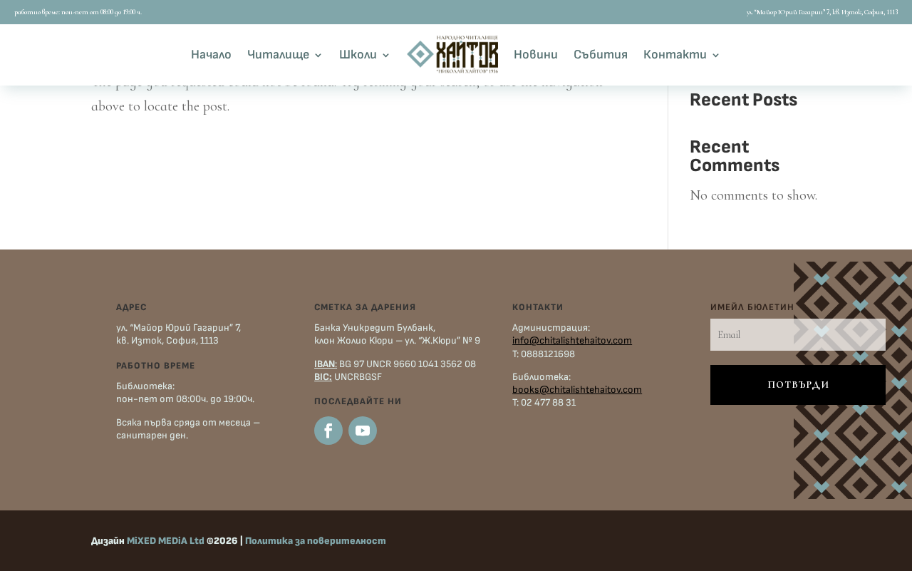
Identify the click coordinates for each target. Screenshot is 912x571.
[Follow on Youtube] (362, 430)
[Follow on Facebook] (328, 430)
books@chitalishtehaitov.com (577, 390)
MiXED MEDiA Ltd (165, 541)
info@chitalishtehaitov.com (572, 340)
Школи (358, 54)
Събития (601, 54)
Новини (536, 54)
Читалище (278, 54)
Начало (211, 54)
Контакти (675, 54)
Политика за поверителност (315, 541)
